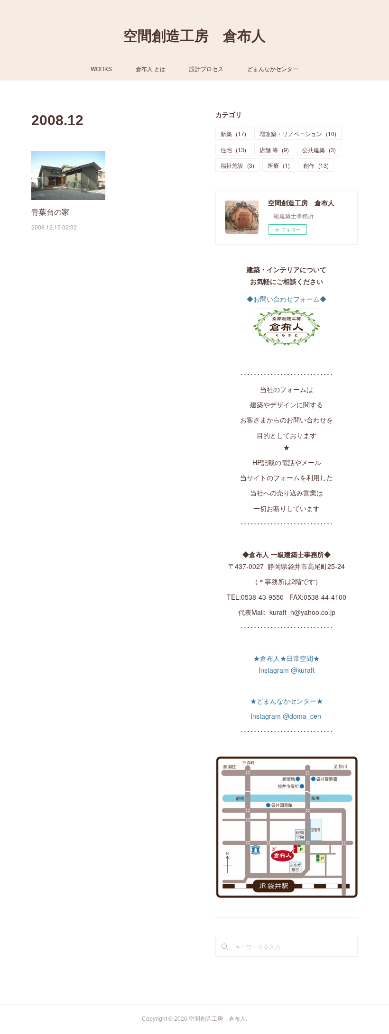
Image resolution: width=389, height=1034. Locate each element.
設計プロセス (206, 68)
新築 (233, 133)
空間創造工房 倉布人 (194, 36)
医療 (279, 165)
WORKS (101, 68)
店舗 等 (274, 150)
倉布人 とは (151, 68)
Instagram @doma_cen (286, 716)
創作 (316, 165)
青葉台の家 (50, 211)
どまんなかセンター (272, 68)
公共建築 (319, 150)
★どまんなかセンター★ (286, 700)
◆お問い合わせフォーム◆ (286, 298)
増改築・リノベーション (297, 133)
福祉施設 (237, 165)
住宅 (233, 150)
